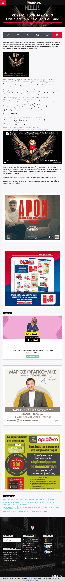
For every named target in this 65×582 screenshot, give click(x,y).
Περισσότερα (30, 580)
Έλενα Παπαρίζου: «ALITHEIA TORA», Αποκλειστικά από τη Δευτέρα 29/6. (29, 499)
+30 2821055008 (27, 541)
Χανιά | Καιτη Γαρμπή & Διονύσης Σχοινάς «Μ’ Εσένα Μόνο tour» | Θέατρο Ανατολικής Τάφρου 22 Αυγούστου (28, 503)
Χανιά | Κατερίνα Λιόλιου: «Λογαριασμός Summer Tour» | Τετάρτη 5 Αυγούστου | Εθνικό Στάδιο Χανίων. (31, 508)
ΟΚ (37, 580)
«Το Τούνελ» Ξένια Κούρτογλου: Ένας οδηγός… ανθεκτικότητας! (25, 511)
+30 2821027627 (27, 547)
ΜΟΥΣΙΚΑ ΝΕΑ (32, 11)
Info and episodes (32, 356)
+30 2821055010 (27, 549)
